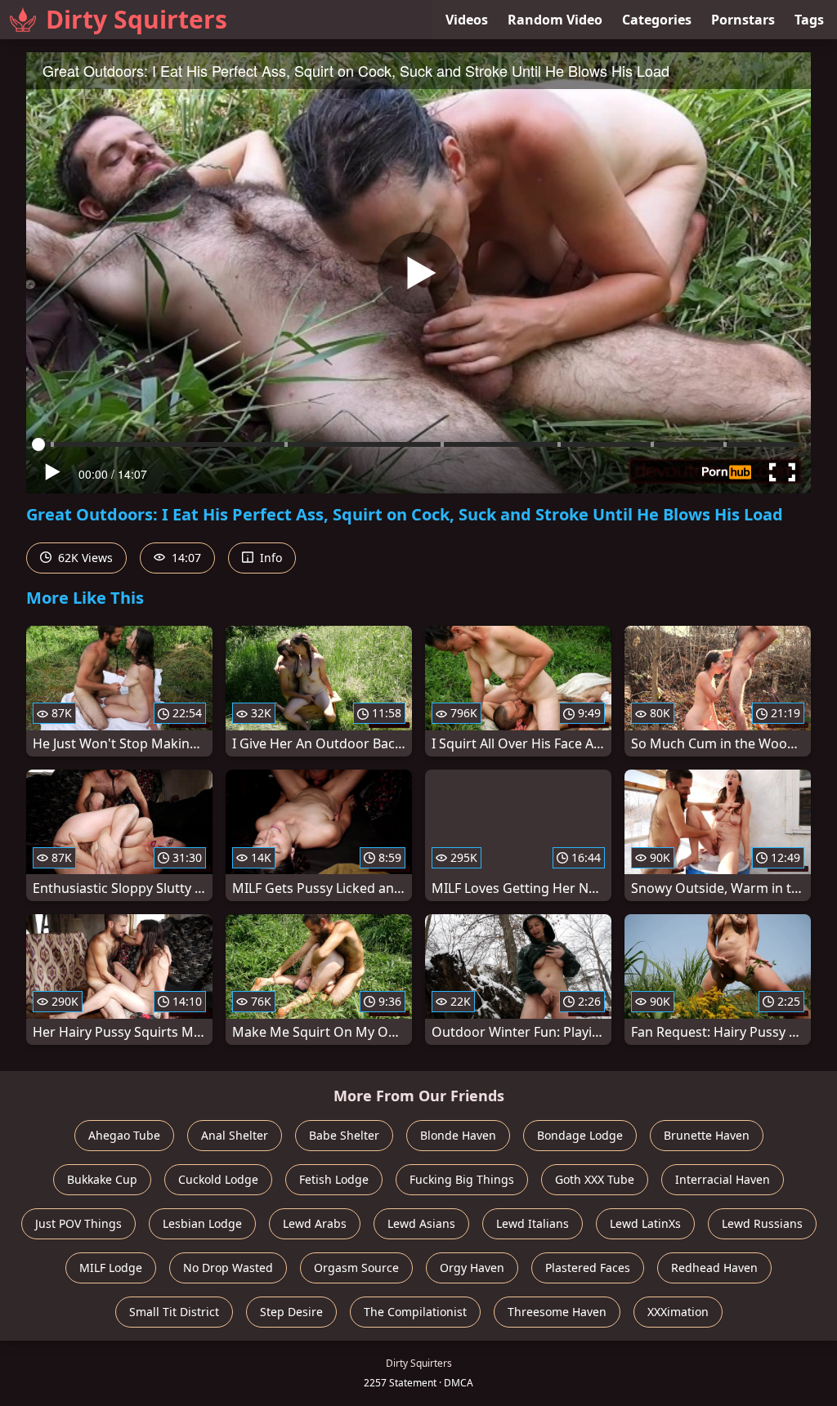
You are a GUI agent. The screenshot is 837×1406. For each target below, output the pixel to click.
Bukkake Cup (102, 1179)
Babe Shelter (344, 1135)
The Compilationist (415, 1311)
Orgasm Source (356, 1267)
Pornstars (743, 20)
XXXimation (678, 1311)
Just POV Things (78, 1223)
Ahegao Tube (124, 1135)
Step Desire (291, 1311)
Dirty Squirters (136, 19)
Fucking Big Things (462, 1179)
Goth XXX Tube (594, 1179)
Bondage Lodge (580, 1135)
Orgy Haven (472, 1267)
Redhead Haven (714, 1267)
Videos (466, 20)
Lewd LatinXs (645, 1223)
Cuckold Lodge (218, 1179)
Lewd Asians (421, 1223)
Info (269, 557)
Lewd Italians (532, 1223)
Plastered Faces (587, 1267)
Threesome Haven (557, 1311)
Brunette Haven (707, 1135)
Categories (657, 20)
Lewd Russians (762, 1223)
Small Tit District (174, 1311)
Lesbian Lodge (202, 1223)
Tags (809, 20)
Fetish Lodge (334, 1179)
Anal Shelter (234, 1135)
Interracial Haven (722, 1179)
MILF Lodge (110, 1267)
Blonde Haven (458, 1135)
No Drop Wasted (228, 1267)
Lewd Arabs (315, 1223)
